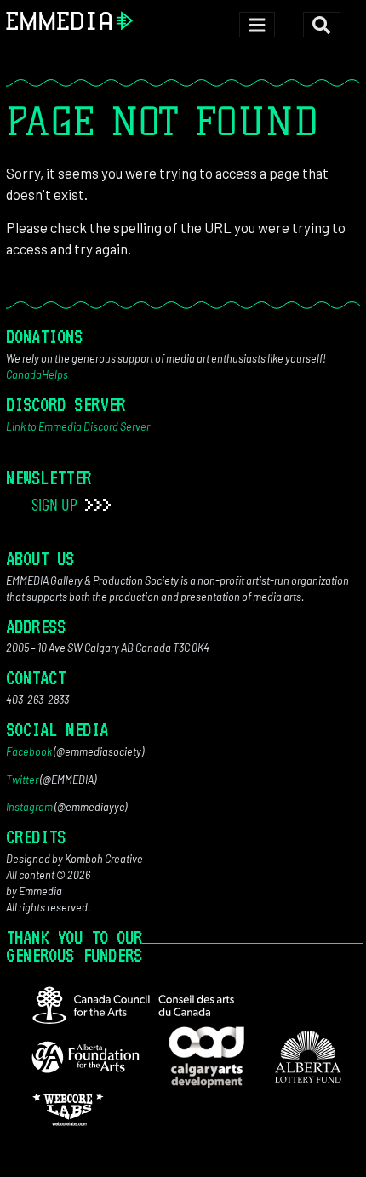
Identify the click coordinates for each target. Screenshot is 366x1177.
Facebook (29, 751)
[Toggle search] (321, 25)
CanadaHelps (37, 374)
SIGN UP (56, 504)
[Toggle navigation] (256, 25)
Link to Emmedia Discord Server (78, 426)
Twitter (22, 779)
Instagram (29, 807)
